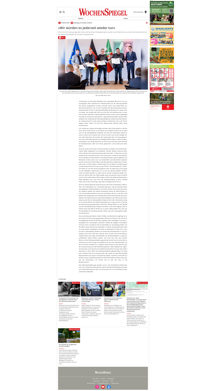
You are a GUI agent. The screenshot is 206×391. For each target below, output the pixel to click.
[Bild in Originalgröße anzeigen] (103, 64)
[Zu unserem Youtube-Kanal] (103, 386)
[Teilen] (146, 23)
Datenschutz (96, 381)
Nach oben (63, 279)
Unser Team (95, 378)
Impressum (105, 381)
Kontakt (103, 378)
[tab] (61, 37)
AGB (112, 381)
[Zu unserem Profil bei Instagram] (97, 386)
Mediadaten (110, 378)
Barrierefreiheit (91, 383)
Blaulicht (80, 18)
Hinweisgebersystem (103, 383)
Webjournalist (115, 383)
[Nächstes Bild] (147, 68)
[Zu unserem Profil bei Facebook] (109, 386)
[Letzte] (59, 68)
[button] (60, 12)
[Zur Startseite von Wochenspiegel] (103, 12)
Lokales (125, 18)
